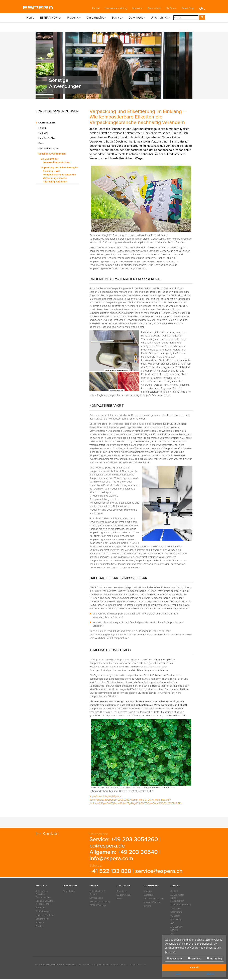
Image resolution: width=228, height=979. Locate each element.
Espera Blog (187, 8)
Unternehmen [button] (160, 17)
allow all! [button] (194, 967)
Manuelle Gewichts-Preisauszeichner (45, 902)
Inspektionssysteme (45, 915)
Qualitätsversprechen (153, 898)
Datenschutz (154, 8)
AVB (172, 923)
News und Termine (152, 902)
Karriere (147, 906)
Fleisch (43, 127)
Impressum (137, 8)
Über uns (148, 891)
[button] (201, 9)
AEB (172, 933)
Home (30, 17)
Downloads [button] (136, 17)
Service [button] (116, 17)
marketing (215, 958)
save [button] (178, 973)
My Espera (171, 8)
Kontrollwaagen (43, 911)
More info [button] (170, 952)
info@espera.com (111, 858)
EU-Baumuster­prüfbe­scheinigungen (177, 898)
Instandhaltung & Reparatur (97, 892)
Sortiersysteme (42, 919)
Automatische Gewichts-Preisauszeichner (43, 894)
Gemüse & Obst (48, 138)
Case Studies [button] (95, 17)
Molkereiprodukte (49, 148)
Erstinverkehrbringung (98, 901)
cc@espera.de (107, 845)
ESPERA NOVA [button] (50, 17)
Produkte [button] (73, 17)
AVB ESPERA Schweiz (176, 928)
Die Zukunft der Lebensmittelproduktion (56, 160)
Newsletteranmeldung (116, 8)
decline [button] (210, 973)
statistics (195, 958)
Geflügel (44, 132)
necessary (175, 958)
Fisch (42, 143)
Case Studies (47, 122)
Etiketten (40, 926)
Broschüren (122, 891)
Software (40, 922)
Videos (120, 898)
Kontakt (96, 8)
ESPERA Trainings (97, 905)
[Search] (202, 17)
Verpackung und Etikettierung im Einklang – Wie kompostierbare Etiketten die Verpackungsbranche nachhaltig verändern (60, 174)
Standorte (148, 895)
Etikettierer (41, 907)
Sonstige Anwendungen (53, 153)
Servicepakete (96, 898)
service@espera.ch (158, 871)
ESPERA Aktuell (124, 895)
